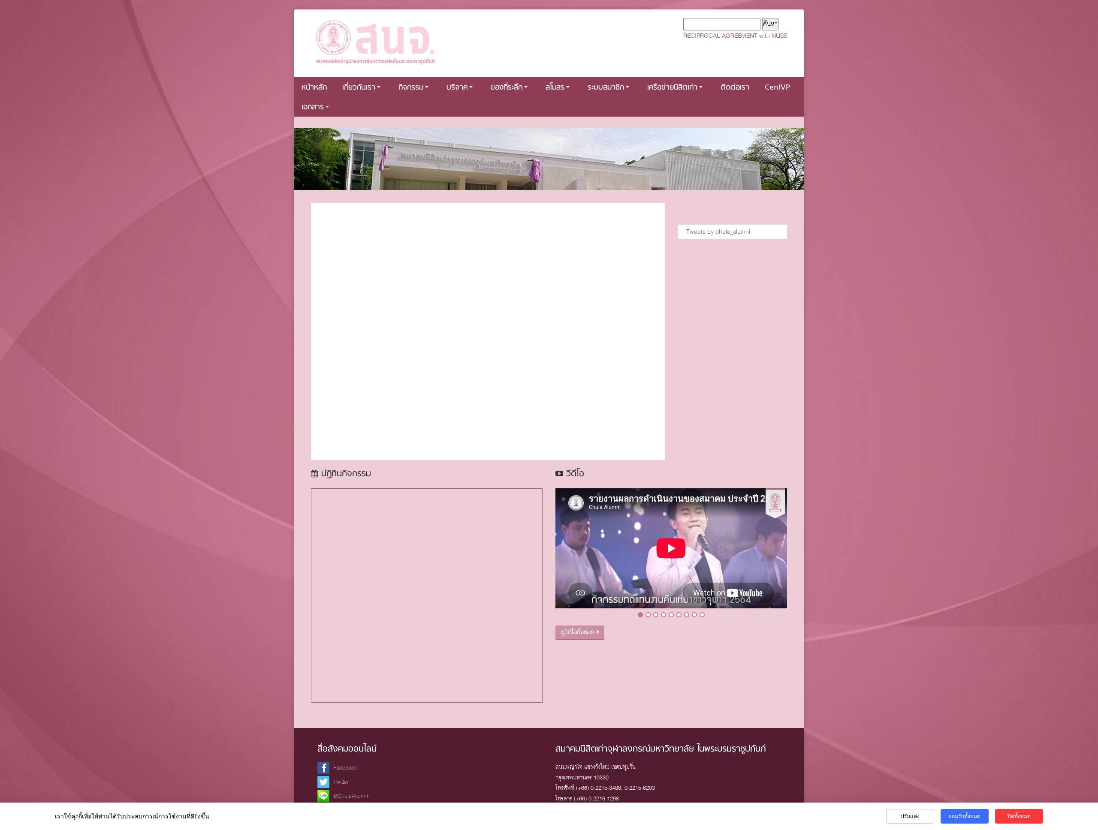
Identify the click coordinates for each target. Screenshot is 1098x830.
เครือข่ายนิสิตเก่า (672, 87)
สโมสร (555, 87)
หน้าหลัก (314, 87)
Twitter (341, 781)
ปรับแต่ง (910, 816)
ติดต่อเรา (735, 87)
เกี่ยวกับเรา (358, 87)
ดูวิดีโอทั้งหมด (579, 633)
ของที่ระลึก (506, 87)
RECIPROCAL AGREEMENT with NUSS (735, 36)
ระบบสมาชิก (606, 87)
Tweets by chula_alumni (718, 232)
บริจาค (457, 87)
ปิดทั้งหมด (1019, 816)
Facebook (345, 767)
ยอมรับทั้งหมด (964, 816)
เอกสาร (313, 107)
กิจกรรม (410, 87)
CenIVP (777, 87)
